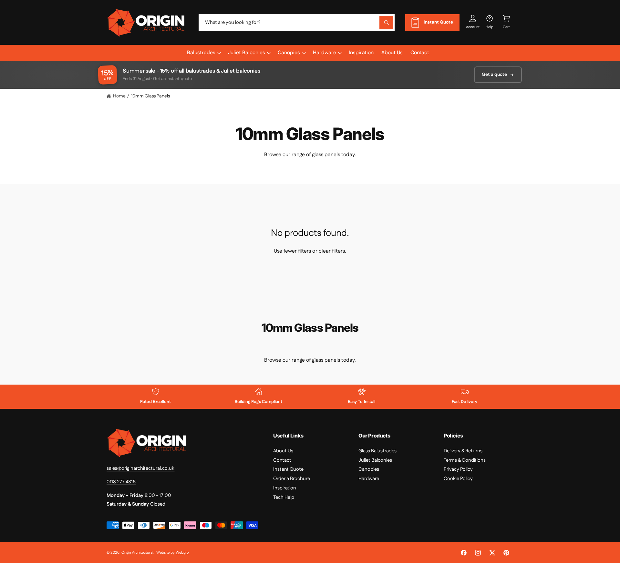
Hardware (324, 52)
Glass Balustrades (377, 450)
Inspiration (284, 488)
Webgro (182, 552)
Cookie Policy (458, 478)
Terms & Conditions (465, 460)
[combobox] (297, 22)
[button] (506, 22)
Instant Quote (288, 469)
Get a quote (494, 74)
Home (119, 96)
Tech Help (283, 497)
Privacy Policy (458, 469)
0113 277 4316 (121, 481)
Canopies (289, 52)
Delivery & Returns (463, 450)
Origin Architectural (137, 552)
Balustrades (201, 52)
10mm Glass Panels (150, 96)
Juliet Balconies (246, 52)
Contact (282, 460)
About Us (283, 450)
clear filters (332, 251)
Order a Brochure (291, 478)
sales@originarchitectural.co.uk (141, 468)
